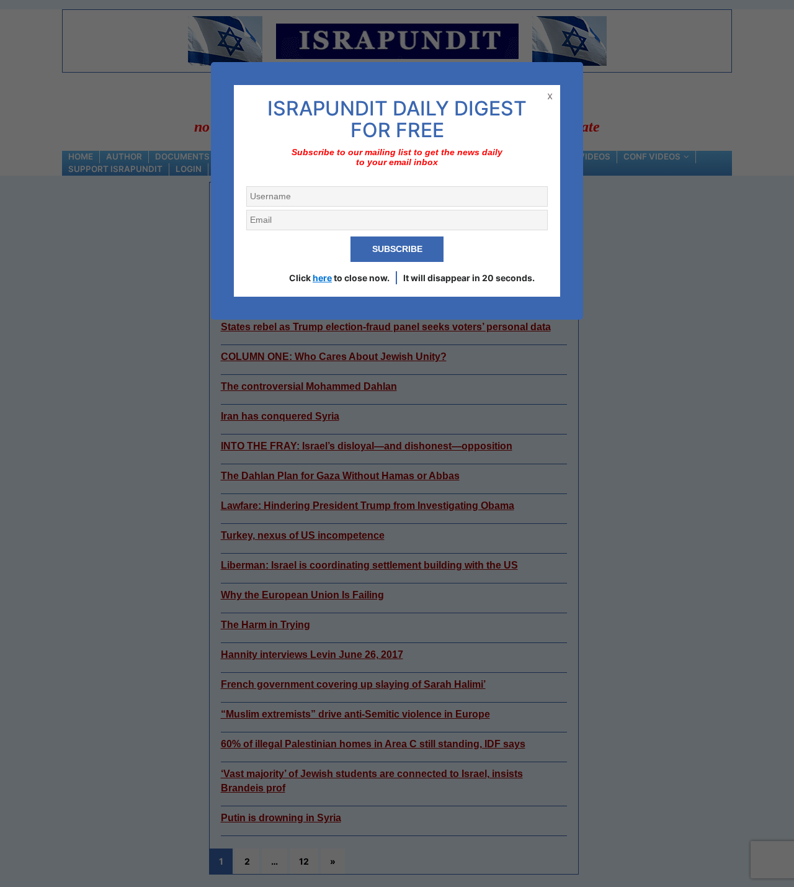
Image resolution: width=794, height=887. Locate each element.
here (322, 277)
